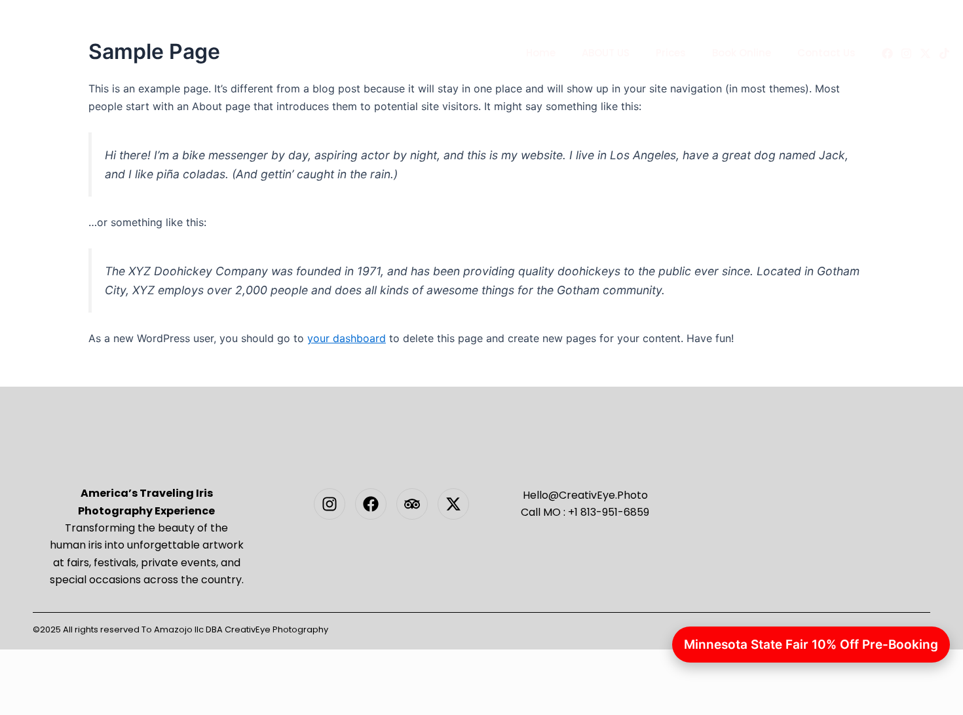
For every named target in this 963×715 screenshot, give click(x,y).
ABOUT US (606, 53)
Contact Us (826, 53)
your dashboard (346, 338)
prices (671, 53)
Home (541, 53)
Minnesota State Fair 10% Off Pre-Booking (811, 644)
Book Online (741, 53)
